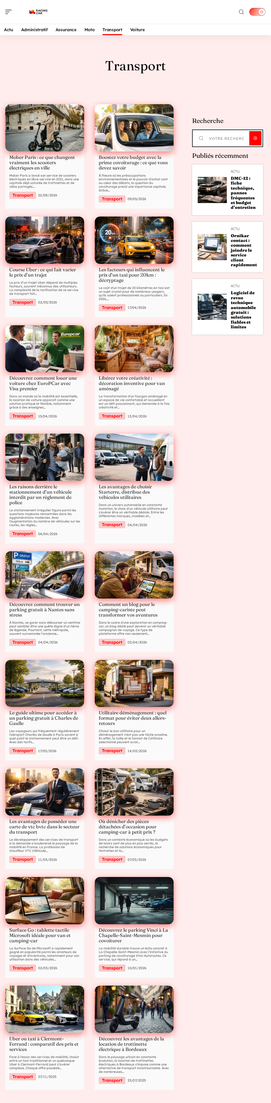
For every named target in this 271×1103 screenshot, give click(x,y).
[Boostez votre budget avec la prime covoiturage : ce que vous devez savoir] (134, 127)
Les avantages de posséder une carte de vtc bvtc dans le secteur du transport (44, 826)
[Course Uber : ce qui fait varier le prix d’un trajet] (44, 240)
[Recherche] (241, 12)
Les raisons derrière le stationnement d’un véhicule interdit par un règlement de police (40, 494)
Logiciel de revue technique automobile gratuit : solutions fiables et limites (243, 309)
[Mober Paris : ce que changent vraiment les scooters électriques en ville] (44, 127)
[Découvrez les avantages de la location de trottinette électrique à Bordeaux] (134, 1009)
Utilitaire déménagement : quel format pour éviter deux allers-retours (132, 718)
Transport (22, 195)
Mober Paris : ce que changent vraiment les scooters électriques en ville (42, 162)
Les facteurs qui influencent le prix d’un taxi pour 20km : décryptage (132, 274)
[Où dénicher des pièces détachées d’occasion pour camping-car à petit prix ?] (134, 792)
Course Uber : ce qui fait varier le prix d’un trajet (42, 272)
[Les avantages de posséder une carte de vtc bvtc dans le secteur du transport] (44, 792)
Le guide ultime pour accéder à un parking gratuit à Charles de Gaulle (43, 718)
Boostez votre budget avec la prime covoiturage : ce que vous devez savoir (133, 162)
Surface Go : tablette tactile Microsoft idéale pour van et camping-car (40, 935)
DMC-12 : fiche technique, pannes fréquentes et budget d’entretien (243, 193)
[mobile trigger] (9, 12)
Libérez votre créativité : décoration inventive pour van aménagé (132, 383)
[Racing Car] (38, 12)
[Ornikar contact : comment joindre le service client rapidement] (212, 247)
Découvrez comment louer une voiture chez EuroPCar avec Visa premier (43, 383)
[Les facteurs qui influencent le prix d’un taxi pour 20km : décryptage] (134, 240)
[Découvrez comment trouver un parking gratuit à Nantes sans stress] (44, 575)
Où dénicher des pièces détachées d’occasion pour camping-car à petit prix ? (127, 826)
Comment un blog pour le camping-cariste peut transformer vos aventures (128, 609)
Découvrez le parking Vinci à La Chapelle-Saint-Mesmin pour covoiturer (133, 935)
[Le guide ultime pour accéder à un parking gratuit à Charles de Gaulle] (44, 683)
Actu (235, 171)
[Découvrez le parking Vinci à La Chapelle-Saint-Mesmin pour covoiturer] (134, 900)
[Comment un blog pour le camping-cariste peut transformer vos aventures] (134, 575)
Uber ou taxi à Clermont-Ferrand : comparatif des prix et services (44, 1044)
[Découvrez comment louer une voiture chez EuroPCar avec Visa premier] (44, 349)
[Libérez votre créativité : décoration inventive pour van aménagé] (134, 349)
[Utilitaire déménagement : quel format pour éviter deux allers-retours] (134, 683)
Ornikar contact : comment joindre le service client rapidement (244, 250)
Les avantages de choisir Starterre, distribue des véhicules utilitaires (125, 492)
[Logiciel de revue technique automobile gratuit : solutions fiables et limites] (212, 307)
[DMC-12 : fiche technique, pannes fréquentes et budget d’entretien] (212, 190)
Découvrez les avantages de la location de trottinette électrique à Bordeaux (131, 1044)
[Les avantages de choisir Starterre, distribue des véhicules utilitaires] (134, 457)
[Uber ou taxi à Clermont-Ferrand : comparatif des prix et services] (44, 1009)
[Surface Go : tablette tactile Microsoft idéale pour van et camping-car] (44, 900)
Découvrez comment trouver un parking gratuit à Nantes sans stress (44, 609)
